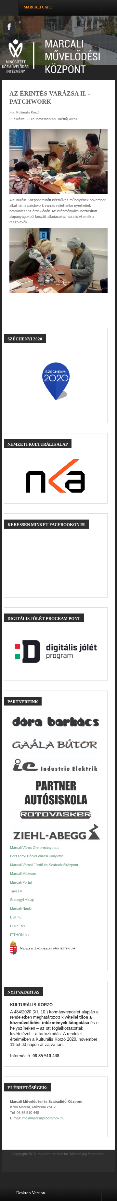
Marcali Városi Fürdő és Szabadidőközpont (44, 865)
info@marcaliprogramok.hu (43, 1118)
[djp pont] (55, 651)
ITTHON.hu (19, 935)
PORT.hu (17, 926)
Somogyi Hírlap (22, 900)
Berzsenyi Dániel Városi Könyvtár (36, 856)
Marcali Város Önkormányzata (34, 848)
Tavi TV (16, 891)
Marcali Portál (21, 882)
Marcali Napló (21, 908)
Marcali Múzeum (23, 874)
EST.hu (15, 917)
